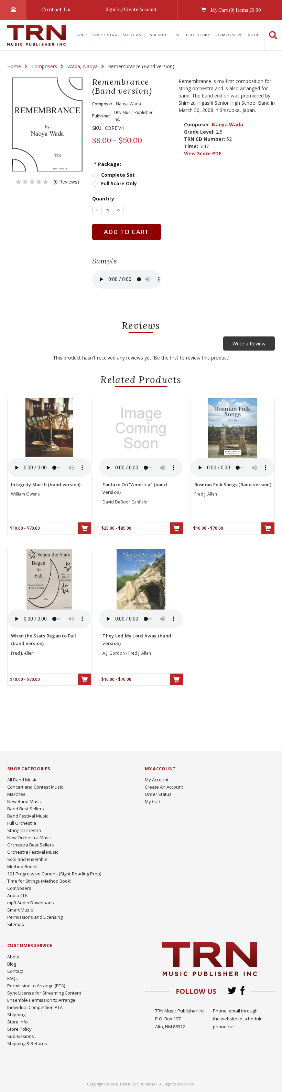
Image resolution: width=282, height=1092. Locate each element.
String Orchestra (24, 830)
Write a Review (248, 343)
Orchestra (105, 35)
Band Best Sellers (25, 808)
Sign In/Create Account (131, 9)
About (13, 957)
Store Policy (19, 1029)
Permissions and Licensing (35, 917)
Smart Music (20, 910)
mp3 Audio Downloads (30, 902)
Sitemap (15, 924)
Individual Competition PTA (35, 1007)
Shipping (16, 1014)
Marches (16, 794)
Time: (191, 146)
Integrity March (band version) (46, 484)
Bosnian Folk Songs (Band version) (232, 484)
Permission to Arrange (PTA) (36, 985)
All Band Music (22, 780)
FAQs (12, 978)
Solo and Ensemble (147, 35)
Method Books (192, 35)
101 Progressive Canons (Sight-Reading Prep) (54, 874)
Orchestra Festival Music (32, 852)
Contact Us (55, 9)
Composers (229, 35)
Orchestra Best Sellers (30, 845)
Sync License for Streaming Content (44, 993)
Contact (15, 971)
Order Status (158, 794)
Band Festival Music (27, 816)
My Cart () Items (235, 10)
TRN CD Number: (204, 139)
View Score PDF (202, 153)
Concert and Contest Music (35, 787)
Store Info (17, 1022)
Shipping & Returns (27, 1043)
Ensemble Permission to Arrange (41, 1000)
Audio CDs (18, 895)
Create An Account (164, 787)
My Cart (153, 801)
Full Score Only (119, 183)
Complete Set (118, 174)
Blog (11, 964)
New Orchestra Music (29, 837)
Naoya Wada (227, 124)
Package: (107, 164)
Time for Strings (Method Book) (39, 881)
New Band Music (24, 801)
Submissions (20, 1036)
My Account (157, 780)
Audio (255, 35)
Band (81, 35)
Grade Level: (199, 131)
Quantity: (104, 198)
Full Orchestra (21, 823)
